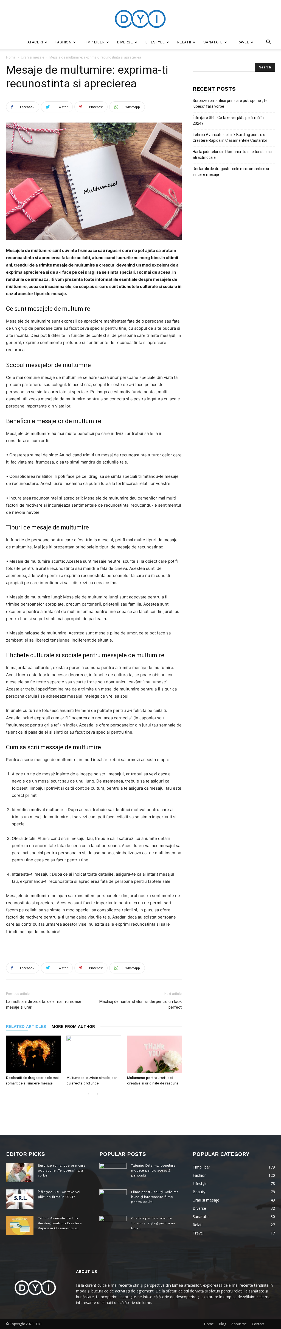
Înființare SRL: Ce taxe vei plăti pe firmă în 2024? (228, 120)
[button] (268, 42)
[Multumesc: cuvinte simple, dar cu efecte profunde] (93, 1054)
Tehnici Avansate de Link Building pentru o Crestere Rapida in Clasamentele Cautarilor (230, 137)
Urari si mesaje (32, 57)
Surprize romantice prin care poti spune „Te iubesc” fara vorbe (230, 103)
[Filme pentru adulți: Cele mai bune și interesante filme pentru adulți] (113, 1199)
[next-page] (97, 1094)
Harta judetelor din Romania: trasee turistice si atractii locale (232, 154)
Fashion (63, 42)
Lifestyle (155, 42)
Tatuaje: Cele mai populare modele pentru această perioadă (153, 1170)
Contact (258, 1324)
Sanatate (213, 42)
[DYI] (140, 18)
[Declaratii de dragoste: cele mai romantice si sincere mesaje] (33, 1054)
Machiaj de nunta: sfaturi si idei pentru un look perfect (140, 1004)
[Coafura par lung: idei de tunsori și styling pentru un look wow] (113, 1225)
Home (11, 57)
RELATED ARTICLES (26, 1026)
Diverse (125, 42)
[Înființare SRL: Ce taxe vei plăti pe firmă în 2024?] (19, 1199)
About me (239, 1324)
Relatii (184, 42)
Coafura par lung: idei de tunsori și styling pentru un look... (153, 1223)
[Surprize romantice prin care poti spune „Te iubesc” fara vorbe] (19, 1172)
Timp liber (94, 42)
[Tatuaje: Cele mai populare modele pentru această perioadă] (113, 1172)
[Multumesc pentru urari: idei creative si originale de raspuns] (154, 1054)
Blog (222, 1324)
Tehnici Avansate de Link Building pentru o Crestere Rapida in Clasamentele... (60, 1223)
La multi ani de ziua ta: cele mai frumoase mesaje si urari (43, 1004)
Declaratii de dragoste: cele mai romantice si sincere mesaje (231, 172)
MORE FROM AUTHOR (73, 1026)
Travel (242, 42)
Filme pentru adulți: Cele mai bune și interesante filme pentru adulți (155, 1197)
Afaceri (35, 42)
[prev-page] (88, 1094)
